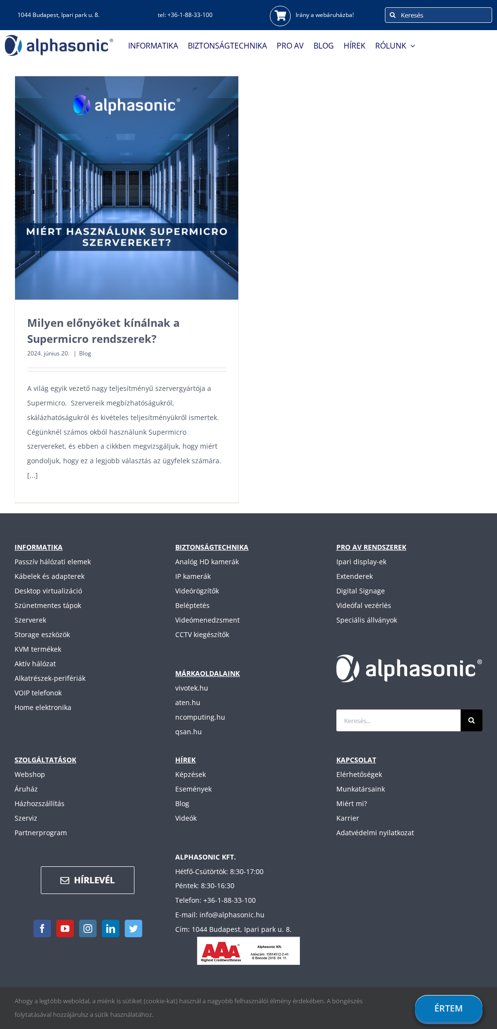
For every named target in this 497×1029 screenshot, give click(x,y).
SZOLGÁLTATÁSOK (45, 759)
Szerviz (26, 818)
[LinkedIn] (110, 928)
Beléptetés (192, 605)
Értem (448, 1008)
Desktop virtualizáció (48, 590)
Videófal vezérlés (363, 605)
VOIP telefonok (38, 692)
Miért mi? (351, 803)
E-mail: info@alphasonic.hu (220, 914)
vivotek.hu (191, 687)
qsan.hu (188, 731)
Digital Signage (360, 590)
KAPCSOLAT (356, 759)
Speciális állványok (366, 619)
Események (193, 788)
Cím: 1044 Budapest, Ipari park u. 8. (233, 929)
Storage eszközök (42, 634)
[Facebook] (42, 928)
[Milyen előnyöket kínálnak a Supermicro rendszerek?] (126, 188)
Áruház (26, 788)
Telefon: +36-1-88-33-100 (215, 900)
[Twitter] (133, 928)
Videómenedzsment (207, 619)
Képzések (190, 774)
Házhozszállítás (40, 803)
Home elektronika (43, 707)
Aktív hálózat (35, 663)
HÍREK (185, 759)
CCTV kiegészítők (202, 634)
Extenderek (354, 576)
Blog (85, 353)
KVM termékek (38, 649)
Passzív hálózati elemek (53, 561)
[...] (32, 475)
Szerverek (30, 619)
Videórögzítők (197, 590)
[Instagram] (88, 928)
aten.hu (187, 702)
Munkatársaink (360, 788)
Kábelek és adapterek (49, 576)
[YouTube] (65, 928)
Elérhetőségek (359, 774)
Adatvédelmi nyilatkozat (375, 832)
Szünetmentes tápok (48, 605)
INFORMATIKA (39, 547)
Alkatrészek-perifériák (50, 678)
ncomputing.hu (200, 717)
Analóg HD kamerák (207, 561)
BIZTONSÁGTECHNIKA (211, 547)
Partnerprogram (41, 832)
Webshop (30, 774)
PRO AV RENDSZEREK (371, 547)
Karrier (347, 818)
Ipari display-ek (361, 561)
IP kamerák (193, 576)
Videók (186, 818)
